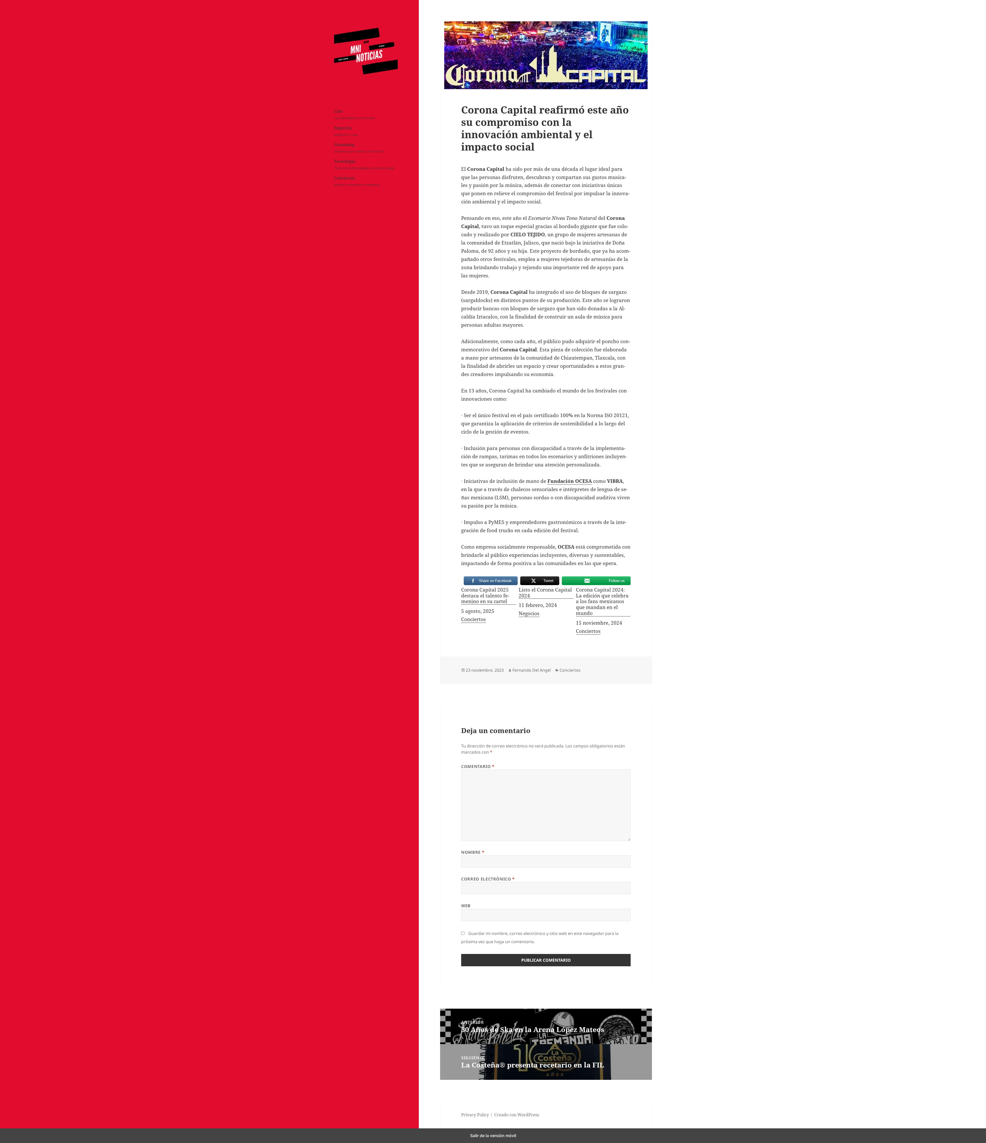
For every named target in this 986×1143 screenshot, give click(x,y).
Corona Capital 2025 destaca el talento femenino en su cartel (485, 596)
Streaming (359, 148)
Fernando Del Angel (532, 670)
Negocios (346, 131)
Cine (354, 114)
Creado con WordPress (516, 1115)
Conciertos (357, 181)
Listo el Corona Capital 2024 (545, 593)
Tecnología (364, 164)
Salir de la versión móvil (493, 1135)
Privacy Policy (475, 1115)
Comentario (478, 766)
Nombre (472, 852)
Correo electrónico (488, 879)
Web (466, 905)
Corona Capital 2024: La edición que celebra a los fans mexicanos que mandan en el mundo (602, 601)
